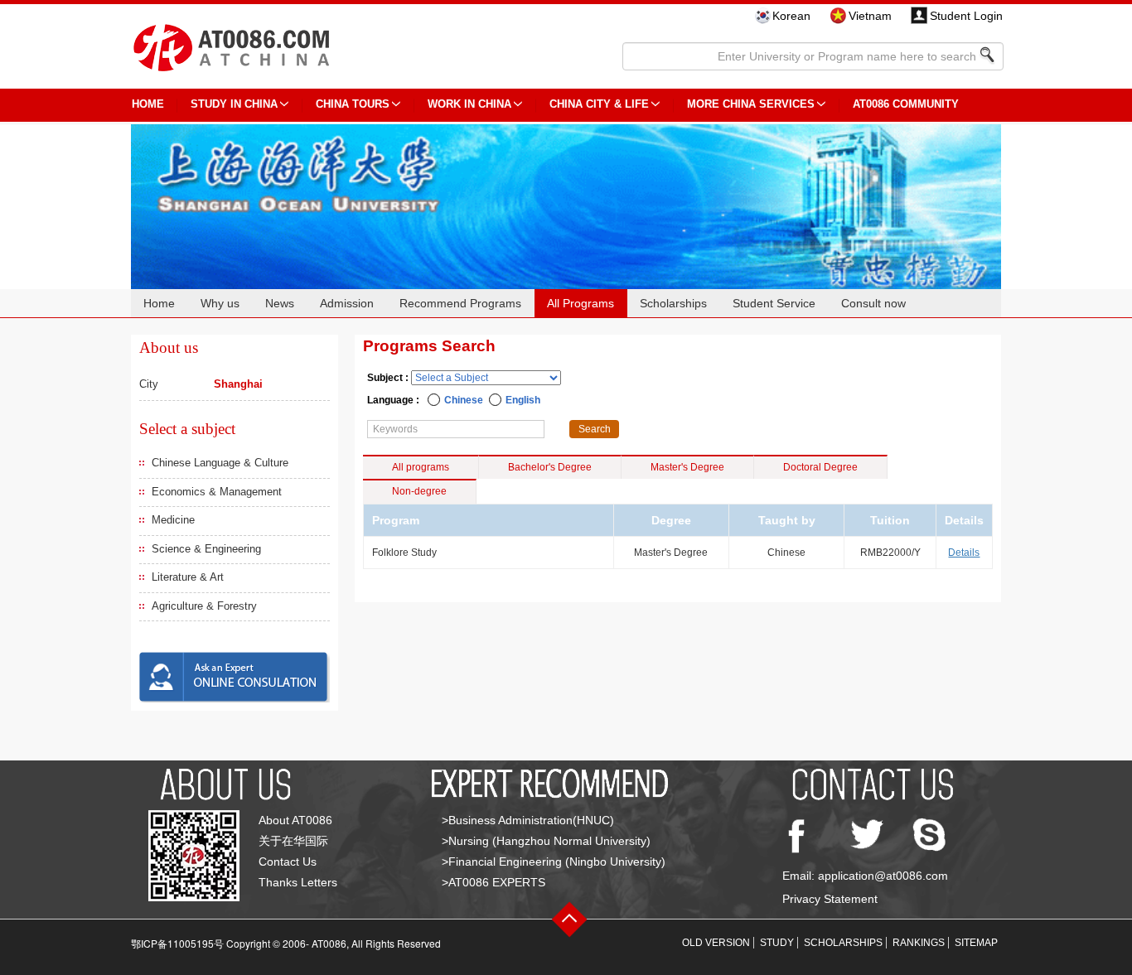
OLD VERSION (716, 942)
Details (964, 552)
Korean (791, 15)
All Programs (580, 303)
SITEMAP (976, 942)
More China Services (751, 104)
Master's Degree (687, 467)
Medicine (173, 520)
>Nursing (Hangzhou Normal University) (546, 840)
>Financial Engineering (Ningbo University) (553, 861)
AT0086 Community (906, 104)
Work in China (469, 104)
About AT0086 (295, 820)
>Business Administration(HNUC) (528, 820)
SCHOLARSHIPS (843, 942)
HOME (148, 104)
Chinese (463, 400)
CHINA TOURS (352, 104)
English (523, 400)
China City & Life (599, 104)
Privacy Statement (830, 898)
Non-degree (419, 491)
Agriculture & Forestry (204, 606)
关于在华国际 (293, 840)
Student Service (774, 303)
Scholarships (673, 303)
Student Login (966, 15)
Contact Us (288, 861)
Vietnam (870, 15)
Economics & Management (217, 491)
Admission (347, 303)
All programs (420, 467)
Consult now (873, 303)
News (279, 303)
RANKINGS (919, 942)
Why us (220, 303)
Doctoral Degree (820, 467)
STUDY (777, 942)
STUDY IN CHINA (234, 104)
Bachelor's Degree (550, 467)
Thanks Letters (298, 882)
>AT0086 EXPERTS (493, 882)
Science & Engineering (206, 549)
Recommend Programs (460, 303)
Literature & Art (188, 577)
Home (159, 303)
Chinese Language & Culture (220, 462)
